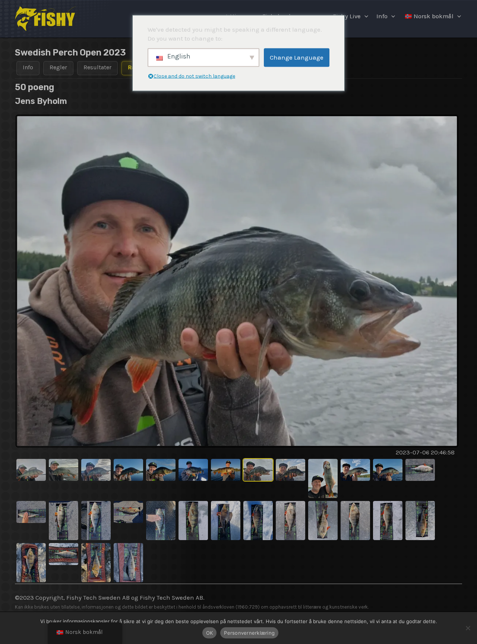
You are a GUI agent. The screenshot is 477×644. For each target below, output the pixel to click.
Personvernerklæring (249, 633)
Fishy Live (347, 16)
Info (382, 16)
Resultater (97, 67)
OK (209, 633)
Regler (58, 67)
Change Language (296, 57)
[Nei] (467, 628)
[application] (364, 16)
